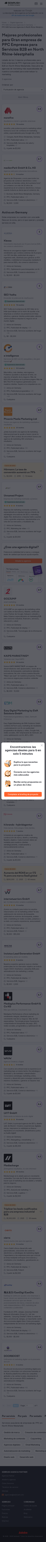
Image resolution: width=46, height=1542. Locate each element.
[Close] (42, 745)
